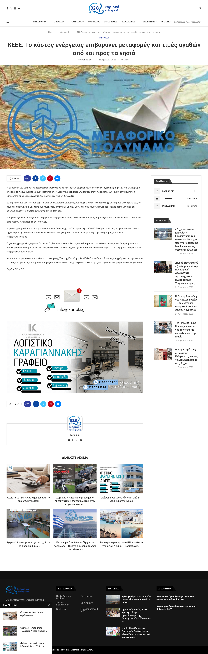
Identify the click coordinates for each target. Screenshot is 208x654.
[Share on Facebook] (35, 178)
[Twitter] (11, 8)
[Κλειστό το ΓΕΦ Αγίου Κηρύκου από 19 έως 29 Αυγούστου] (28, 478)
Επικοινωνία (86, 596)
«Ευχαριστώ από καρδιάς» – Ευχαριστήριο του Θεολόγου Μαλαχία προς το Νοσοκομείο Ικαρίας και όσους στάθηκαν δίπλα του (186, 239)
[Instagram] (15, 8)
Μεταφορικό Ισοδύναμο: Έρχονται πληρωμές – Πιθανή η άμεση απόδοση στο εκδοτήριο (75, 546)
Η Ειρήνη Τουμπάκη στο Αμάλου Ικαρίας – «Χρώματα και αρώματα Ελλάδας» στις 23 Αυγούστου (186, 303)
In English (166, 22)
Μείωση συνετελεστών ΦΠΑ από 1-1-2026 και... (33, 645)
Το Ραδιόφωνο (148, 22)
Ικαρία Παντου (128, 22)
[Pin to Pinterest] (50, 178)
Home (51, 32)
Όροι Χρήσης (86, 603)
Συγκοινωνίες (110, 22)
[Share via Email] (57, 178)
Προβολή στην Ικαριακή (63, 597)
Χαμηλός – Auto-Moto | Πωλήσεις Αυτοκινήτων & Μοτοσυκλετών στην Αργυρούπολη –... (75, 501)
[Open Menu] (8, 21)
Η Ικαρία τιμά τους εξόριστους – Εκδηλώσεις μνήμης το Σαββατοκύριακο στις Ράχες (186, 356)
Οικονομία (65, 32)
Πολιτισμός (76, 22)
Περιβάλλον (58, 22)
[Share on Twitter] (43, 178)
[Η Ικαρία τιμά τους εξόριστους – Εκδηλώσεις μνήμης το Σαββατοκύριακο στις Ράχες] (163, 354)
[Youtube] (19, 8)
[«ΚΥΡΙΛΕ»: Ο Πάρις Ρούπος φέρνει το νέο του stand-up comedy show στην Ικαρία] (163, 327)
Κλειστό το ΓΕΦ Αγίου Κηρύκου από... (31, 614)
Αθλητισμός (94, 22)
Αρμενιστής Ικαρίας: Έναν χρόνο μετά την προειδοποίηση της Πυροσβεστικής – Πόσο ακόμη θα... (136, 615)
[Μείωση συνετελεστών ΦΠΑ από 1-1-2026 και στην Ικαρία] (121, 478)
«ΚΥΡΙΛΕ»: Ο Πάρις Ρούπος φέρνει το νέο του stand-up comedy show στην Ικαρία (185, 329)
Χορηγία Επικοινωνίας (62, 603)
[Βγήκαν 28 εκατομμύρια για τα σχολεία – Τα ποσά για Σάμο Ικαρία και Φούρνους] (28, 523)
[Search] (199, 8)
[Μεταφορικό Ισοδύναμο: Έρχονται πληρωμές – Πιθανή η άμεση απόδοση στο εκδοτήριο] (75, 523)
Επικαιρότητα (39, 22)
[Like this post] (28, 178)
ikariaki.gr (86, 59)
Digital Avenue (88, 649)
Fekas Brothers (72, 649)
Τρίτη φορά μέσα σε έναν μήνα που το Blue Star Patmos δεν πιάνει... (136, 599)
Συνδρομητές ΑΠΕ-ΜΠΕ (89, 610)
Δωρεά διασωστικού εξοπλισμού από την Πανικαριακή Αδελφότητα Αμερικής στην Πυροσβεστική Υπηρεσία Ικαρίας (186, 273)
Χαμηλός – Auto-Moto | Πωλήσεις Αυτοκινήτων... (33, 629)
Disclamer (61, 609)
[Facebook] (7, 8)
